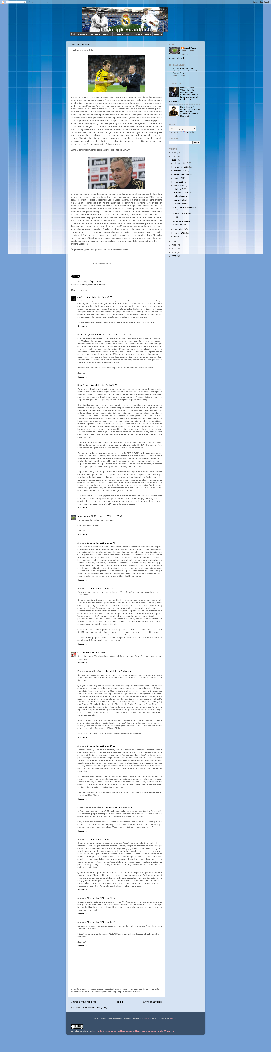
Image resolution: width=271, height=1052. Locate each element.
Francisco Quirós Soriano (89, 334)
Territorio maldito (181, 204)
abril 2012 (178, 189)
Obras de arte (179, 225)
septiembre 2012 (182, 174)
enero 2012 (179, 237)
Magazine (117, 34)
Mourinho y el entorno (183, 192)
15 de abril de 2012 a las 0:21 (100, 839)
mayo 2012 (179, 186)
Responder (82, 326)
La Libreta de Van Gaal (182, 69)
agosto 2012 (180, 178)
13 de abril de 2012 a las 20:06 (108, 516)
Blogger (173, 1019)
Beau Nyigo (83, 385)
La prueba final (180, 200)
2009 (174, 249)
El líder (176, 217)
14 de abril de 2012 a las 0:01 (100, 588)
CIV (79, 652)
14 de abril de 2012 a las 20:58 (118, 807)
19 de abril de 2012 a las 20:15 (101, 898)
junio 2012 (179, 182)
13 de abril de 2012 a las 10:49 (117, 334)
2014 (174, 152)
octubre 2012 (180, 171)
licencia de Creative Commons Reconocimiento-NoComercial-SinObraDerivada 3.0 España (133, 1031)
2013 (174, 156)
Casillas (83, 285)
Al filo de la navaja (181, 221)
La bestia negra (180, 196)
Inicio (73, 34)
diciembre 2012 (181, 163)
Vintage (157, 34)
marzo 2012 (179, 229)
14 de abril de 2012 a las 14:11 (101, 746)
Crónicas (81, 34)
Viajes (128, 34)
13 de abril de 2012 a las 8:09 (98, 297)
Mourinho (101, 285)
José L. (81, 297)
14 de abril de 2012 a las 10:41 (118, 671)
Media (147, 34)
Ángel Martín (95, 282)
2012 (174, 160)
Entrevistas (94, 34)
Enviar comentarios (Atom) (95, 1008)
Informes (106, 34)
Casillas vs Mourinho (182, 213)
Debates (92, 285)
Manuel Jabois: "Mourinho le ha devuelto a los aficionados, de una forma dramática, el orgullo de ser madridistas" (183, 95)
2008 (174, 252)
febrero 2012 (180, 233)
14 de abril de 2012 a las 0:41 (95, 652)
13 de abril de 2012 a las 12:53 (103, 385)
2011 (174, 241)
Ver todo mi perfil (176, 58)
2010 (174, 245)
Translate (189, 132)
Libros (137, 34)
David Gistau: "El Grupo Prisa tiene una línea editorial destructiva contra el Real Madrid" (190, 111)
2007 (174, 256)
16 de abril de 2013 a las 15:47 (101, 922)
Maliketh (145, 1019)
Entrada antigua (152, 1001)
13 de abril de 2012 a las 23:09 (101, 543)
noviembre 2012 (181, 167)
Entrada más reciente (84, 1001)
